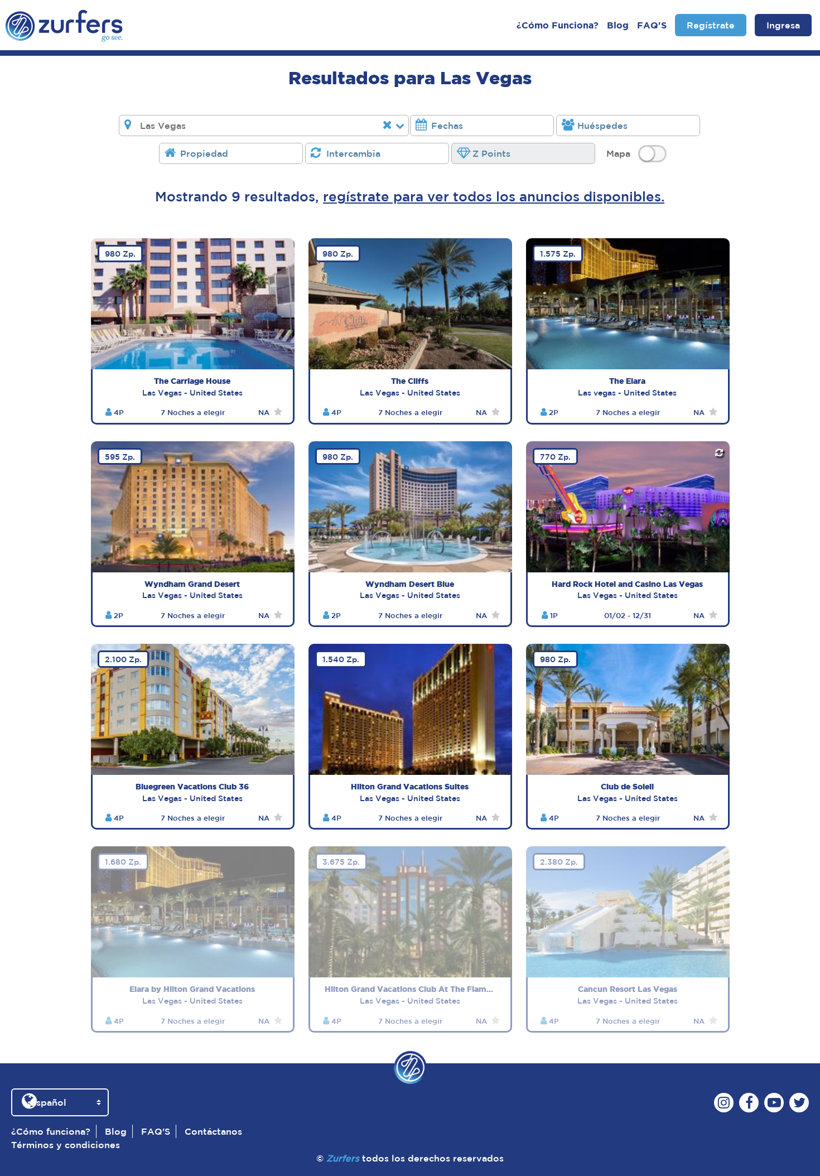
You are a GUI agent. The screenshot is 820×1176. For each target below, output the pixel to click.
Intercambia (353, 153)
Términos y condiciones (65, 1145)
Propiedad (204, 153)
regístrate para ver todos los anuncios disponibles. (493, 196)
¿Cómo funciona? (50, 1131)
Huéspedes (602, 126)
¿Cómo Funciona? (558, 25)
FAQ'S (652, 25)
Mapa (618, 153)
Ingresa (783, 25)
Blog (618, 25)
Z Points (491, 153)
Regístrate (711, 25)
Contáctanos (213, 1131)
